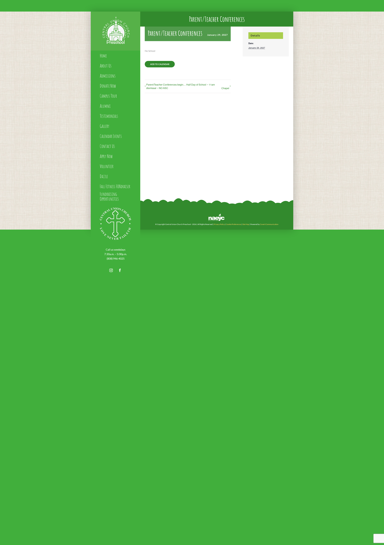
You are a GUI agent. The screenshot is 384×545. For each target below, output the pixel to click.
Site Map (245, 224)
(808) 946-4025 (115, 258)
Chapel (225, 88)
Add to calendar (159, 64)
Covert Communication (269, 224)
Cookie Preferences (233, 224)
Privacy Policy (219, 224)
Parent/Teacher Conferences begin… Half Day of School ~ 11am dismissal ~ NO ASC (180, 86)
